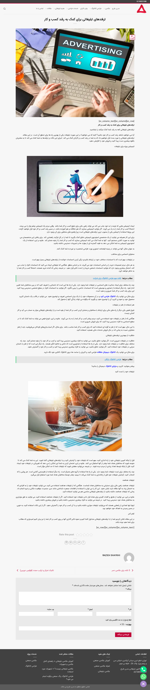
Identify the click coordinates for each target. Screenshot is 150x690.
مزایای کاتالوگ (111, 366)
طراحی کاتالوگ (96, 8)
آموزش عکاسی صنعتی (101, 660)
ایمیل (90, 609)
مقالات (49, 8)
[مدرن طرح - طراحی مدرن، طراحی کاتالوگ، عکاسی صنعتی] (134, 9)
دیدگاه (128, 589)
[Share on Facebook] (83, 543)
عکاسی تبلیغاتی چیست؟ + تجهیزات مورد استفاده (57, 670)
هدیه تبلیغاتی (59, 8)
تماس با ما (39, 8)
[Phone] (143, 669)
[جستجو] (5, 8)
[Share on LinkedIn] (66, 543)
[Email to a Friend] (75, 543)
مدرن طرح (116, 8)
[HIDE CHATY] (143, 684)
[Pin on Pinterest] (71, 543)
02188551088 (141, 1)
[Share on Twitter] (79, 543)
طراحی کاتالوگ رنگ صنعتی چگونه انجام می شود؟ (58, 678)
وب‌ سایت (50, 609)
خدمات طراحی (73, 8)
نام (129, 609)
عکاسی (107, 8)
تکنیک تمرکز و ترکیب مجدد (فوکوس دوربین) (36, 570)
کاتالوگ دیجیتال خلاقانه (106, 352)
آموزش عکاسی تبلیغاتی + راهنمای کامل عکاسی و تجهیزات (58, 663)
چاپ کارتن (84, 8)
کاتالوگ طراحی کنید (108, 296)
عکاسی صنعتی (31, 660)
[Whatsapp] (143, 677)
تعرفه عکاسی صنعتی (102, 666)
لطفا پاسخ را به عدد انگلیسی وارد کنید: (118, 620)
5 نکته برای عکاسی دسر (121, 570)
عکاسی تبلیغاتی (104, 671)
